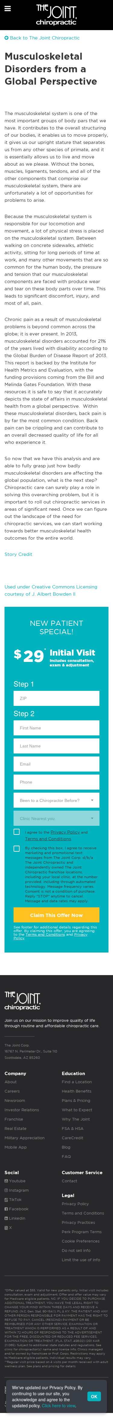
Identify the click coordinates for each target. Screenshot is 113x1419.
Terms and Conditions (48, 838)
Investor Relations (22, 1110)
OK (94, 1396)
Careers (12, 1091)
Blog (66, 1147)
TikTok (14, 1199)
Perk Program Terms (82, 1232)
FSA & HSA (72, 1128)
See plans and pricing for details (51, 1366)
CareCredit (72, 1138)
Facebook (18, 1209)
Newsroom (15, 1100)
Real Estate (16, 1128)
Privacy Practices (78, 1222)
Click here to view (58, 1405)
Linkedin (16, 1218)
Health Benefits (76, 1091)
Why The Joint (76, 1119)
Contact (69, 1181)
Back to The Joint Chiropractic (44, 37)
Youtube (17, 1181)
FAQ (66, 1156)
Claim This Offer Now (56, 915)
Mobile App (16, 1147)
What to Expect (77, 1110)
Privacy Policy (65, 832)
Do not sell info (76, 1250)
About (11, 1082)
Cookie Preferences (80, 1241)
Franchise (14, 1119)
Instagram (18, 1190)
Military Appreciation (25, 1138)
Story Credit (18, 554)
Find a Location (77, 1082)
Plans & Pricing (76, 1100)
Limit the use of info (81, 1260)
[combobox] (56, 800)
